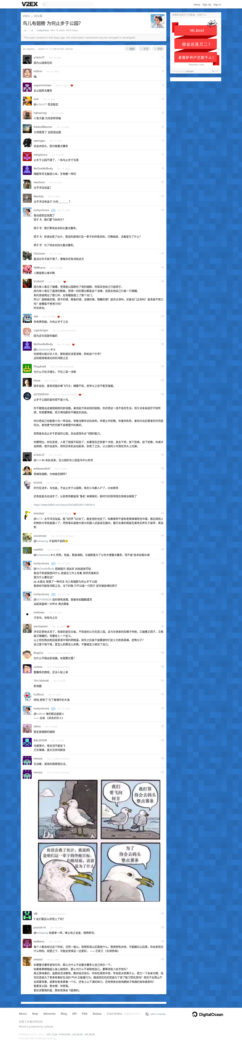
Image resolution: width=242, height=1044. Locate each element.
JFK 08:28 (89, 1034)
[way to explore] (30, 4)
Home (197, 4)
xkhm (37, 726)
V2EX (26, 16)
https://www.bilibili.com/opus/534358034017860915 (64, 504)
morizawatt (41, 626)
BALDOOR (40, 740)
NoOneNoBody (43, 168)
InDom (38, 71)
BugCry (38, 653)
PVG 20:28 (64, 1034)
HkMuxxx (40, 267)
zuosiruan (40, 536)
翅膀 (132, 48)
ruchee (38, 667)
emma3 (38, 959)
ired (36, 99)
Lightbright (41, 330)
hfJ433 (38, 482)
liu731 (39, 518)
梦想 (160, 48)
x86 (36, 316)
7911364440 (41, 680)
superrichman (42, 85)
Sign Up (206, 4)
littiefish (39, 513)
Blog (64, 1013)
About (23, 1013)
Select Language (157, 1013)
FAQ (84, 1013)
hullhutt (39, 694)
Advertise (49, 1013)
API (74, 1013)
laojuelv (190, 71)
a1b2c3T (39, 57)
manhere (39, 182)
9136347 (39, 281)
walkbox (39, 941)
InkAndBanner (43, 127)
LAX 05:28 (77, 1034)
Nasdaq (38, 196)
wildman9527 (42, 468)
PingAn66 (40, 366)
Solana (97, 1013)
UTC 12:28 (51, 1034)
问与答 (38, 16)
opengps (39, 140)
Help (35, 1013)
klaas (37, 380)
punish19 (40, 927)
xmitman (39, 612)
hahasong (40, 113)
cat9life (38, 549)
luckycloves (43, 30)
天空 (146, 48)
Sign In (217, 4)
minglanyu (40, 154)
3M (35, 913)
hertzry (38, 758)
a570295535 (41, 394)
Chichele (39, 253)
